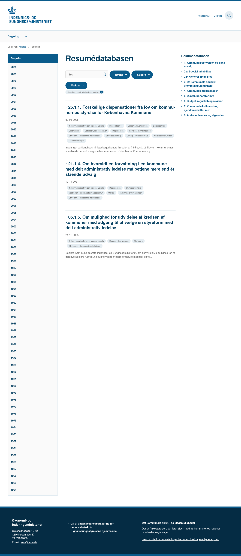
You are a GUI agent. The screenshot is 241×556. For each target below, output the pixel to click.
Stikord (141, 75)
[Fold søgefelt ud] (229, 15)
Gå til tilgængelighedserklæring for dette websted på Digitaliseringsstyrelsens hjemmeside (94, 527)
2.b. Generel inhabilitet (198, 76)
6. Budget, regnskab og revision (203, 101)
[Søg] (104, 74)
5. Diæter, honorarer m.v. (199, 96)
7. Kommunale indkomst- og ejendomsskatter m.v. (201, 108)
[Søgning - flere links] (25, 36)
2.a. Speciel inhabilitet (197, 71)
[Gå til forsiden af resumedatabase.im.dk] (30, 15)
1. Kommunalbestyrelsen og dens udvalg (204, 64)
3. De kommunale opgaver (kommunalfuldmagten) (200, 83)
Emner (119, 75)
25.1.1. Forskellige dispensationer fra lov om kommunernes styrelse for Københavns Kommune (120, 109)
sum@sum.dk (29, 542)
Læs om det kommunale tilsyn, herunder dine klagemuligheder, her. (180, 539)
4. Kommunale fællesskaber (201, 91)
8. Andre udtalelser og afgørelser (204, 115)
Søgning (13, 36)
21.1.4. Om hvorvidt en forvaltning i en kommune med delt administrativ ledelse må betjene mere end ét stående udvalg (119, 169)
